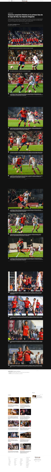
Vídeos (21, 465)
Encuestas (15, 460)
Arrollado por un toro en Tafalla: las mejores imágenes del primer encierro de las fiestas (25, 452)
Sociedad (10, 462)
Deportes (15, 462)
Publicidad (28, 459)
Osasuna (15, 461)
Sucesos (9, 460)
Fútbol (15, 463)
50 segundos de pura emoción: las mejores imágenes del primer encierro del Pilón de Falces (25, 441)
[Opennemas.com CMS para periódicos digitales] (37, 460)
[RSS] (39, 458)
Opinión (9, 464)
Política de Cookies (29, 460)
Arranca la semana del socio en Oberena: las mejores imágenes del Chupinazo (13, 441)
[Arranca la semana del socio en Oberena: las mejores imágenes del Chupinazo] (13, 435)
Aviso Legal (28, 463)
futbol (15, 25)
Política (9, 459)
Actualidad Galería (38, 395)
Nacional (21, 461)
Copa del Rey (12, 25)
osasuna (10, 25)
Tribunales (10, 461)
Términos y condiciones (16, 371)
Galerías (21, 464)
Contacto (28, 458)
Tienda (27, 467)
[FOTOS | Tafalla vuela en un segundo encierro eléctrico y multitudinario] (13, 447)
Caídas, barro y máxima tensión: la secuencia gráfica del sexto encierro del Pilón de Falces (13, 406)
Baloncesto (15, 464)
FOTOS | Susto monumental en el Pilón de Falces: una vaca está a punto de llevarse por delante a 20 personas (13, 429)
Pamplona (9, 463)
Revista (20, 462)
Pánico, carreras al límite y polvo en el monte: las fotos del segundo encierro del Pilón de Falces (25, 429)
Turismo (27, 466)
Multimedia (21, 463)
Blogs (15, 459)
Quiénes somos (28, 457)
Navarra (9, 458)
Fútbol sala (21, 459)
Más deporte (21, 460)
